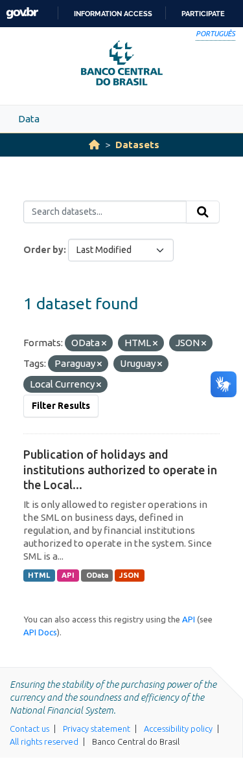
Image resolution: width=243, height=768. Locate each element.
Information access (113, 13)
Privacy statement (96, 728)
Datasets (137, 144)
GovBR (22, 13)
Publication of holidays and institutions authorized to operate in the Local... (120, 469)
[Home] (94, 144)
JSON (129, 575)
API (68, 575)
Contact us (29, 728)
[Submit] (203, 212)
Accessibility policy (178, 728)
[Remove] (104, 343)
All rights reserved (44, 741)
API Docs (40, 632)
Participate (203, 13)
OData (97, 575)
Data (29, 118)
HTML (39, 575)
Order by (43, 250)
